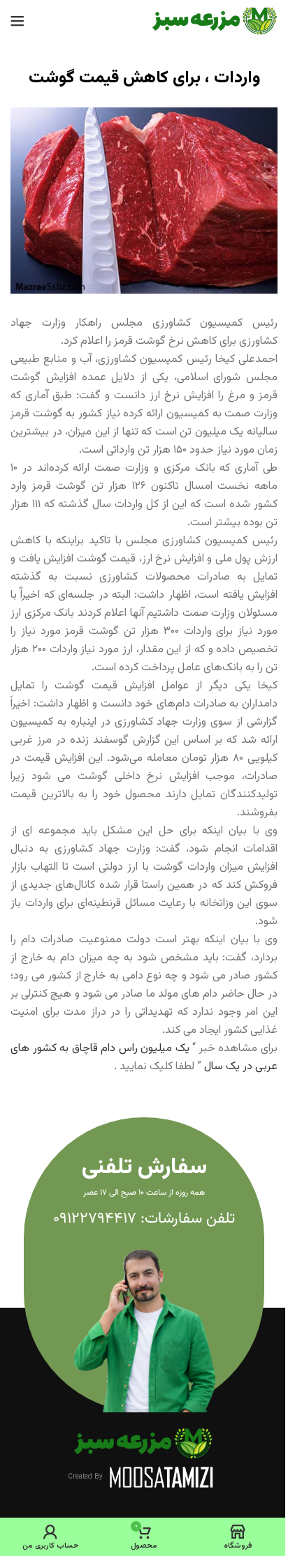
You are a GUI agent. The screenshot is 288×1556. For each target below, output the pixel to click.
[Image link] (143, 1444)
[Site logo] (215, 21)
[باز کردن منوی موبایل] (17, 21)
